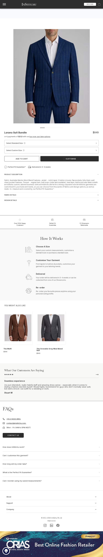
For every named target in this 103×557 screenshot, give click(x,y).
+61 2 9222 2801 (13, 419)
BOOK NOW (90, 4)
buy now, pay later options (40, 137)
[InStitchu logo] (29, 4)
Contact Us (13, 435)
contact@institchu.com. (16, 423)
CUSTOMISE (71, 159)
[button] (24, 143)
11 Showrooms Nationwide (84, 224)
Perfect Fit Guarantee (52, 224)
